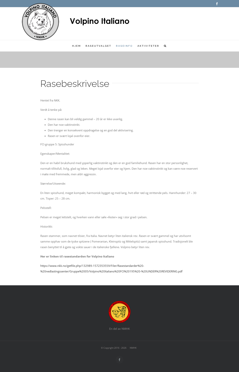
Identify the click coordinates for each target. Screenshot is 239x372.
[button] (165, 45)
